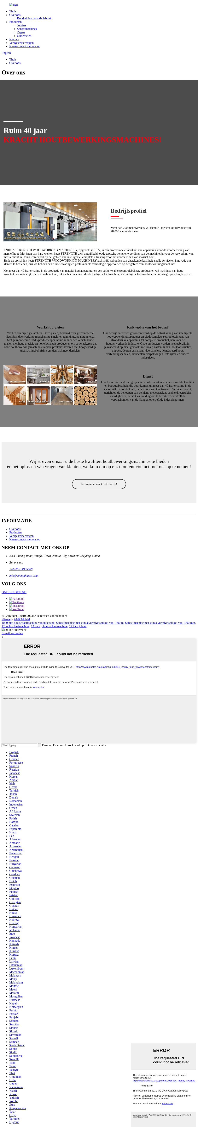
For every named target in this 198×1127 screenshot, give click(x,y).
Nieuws (14, 39)
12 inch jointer (77, 626)
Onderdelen (24, 35)
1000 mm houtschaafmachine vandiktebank (28, 622)
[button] (99, 484)
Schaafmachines (27, 28)
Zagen (21, 32)
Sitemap (6, 619)
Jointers (21, 25)
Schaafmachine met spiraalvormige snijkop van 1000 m (90, 622)
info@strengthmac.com (23, 575)
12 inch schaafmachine (15, 626)
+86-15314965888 (20, 569)
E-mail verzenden (12, 633)
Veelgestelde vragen (21, 42)
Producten (15, 21)
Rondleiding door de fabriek (34, 18)
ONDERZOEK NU (14, 592)
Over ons (14, 14)
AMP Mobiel (22, 619)
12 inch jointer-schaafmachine (49, 626)
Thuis (12, 11)
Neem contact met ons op (24, 46)
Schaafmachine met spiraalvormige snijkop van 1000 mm (160, 622)
